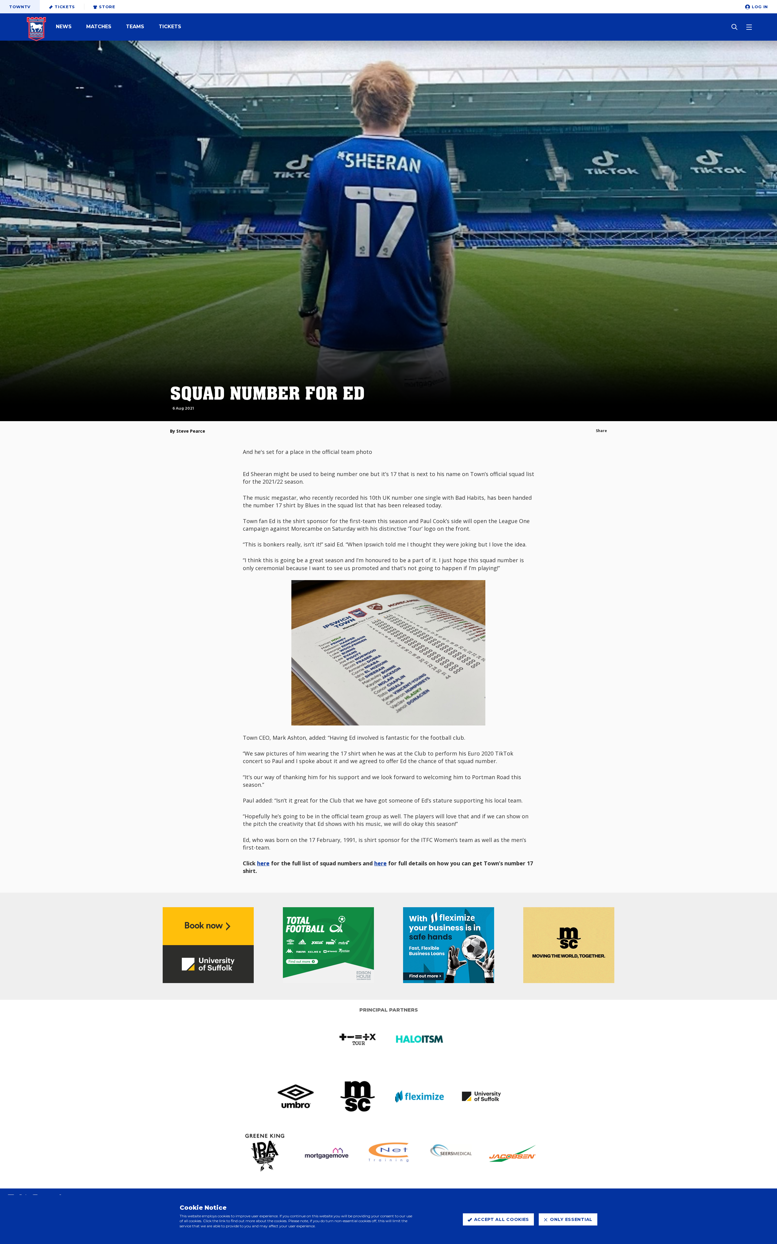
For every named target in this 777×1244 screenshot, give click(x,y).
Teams (135, 26)
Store (107, 6)
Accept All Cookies (501, 1219)
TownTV (20, 6)
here (263, 863)
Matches (98, 26)
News (64, 26)
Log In (760, 6)
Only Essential (571, 1219)
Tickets (65, 6)
